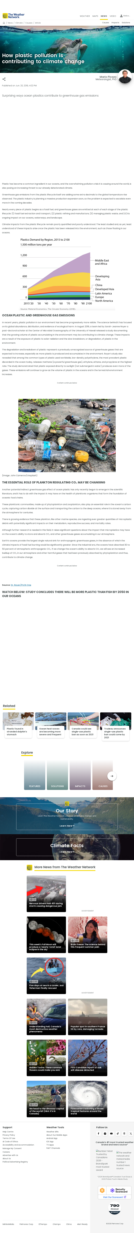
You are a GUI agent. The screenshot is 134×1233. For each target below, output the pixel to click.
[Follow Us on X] (131, 1134)
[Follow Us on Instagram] (105, 1134)
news (10, 23)
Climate (19, 23)
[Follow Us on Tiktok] (118, 1134)
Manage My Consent (12, 1148)
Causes (28, 23)
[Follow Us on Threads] (124, 1134)
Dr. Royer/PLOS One (21, 585)
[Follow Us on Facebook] (98, 1134)
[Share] (4, 79)
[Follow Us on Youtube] (111, 1134)
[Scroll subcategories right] (112, 776)
